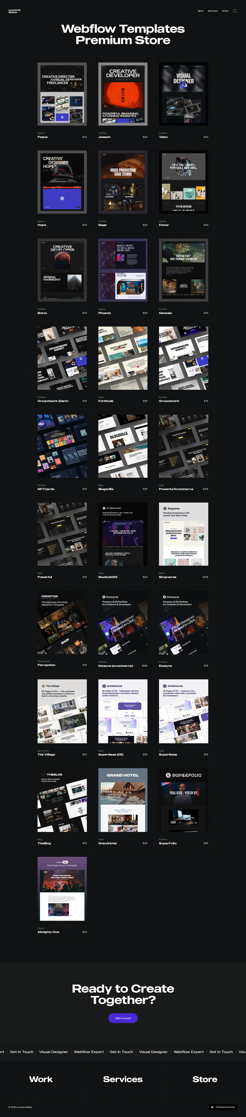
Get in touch (123, 1018)
